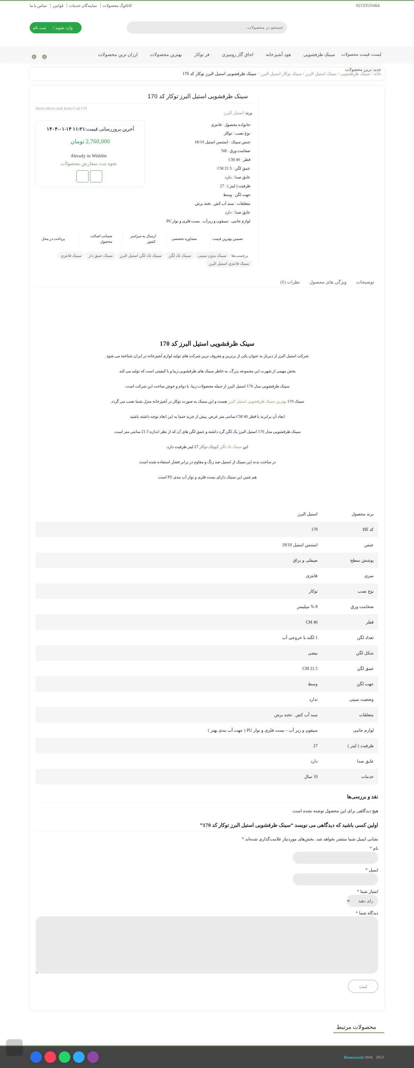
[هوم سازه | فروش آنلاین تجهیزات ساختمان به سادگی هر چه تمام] (349, 27)
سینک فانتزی (71, 255)
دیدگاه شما (367, 913)
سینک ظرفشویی (318, 54)
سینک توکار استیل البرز (281, 74)
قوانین (58, 5)
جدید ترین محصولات (362, 69)
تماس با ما (38, 5)
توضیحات (365, 282)
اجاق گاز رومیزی (237, 54)
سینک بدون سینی (212, 255)
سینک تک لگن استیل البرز (141, 255)
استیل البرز (234, 113)
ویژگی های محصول (327, 282)
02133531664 (368, 5)
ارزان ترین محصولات (117, 54)
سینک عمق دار (100, 255)
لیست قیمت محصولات (361, 54)
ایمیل (372, 870)
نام (374, 848)
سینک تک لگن (180, 255)
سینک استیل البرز (321, 74)
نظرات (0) (290, 282)
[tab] (365, 282)
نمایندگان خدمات (83, 5)
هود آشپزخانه (278, 54)
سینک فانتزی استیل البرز (229, 263)
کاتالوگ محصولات (117, 5)
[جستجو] (132, 28)
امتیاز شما (367, 891)
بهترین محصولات (165, 54)
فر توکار (201, 54)
